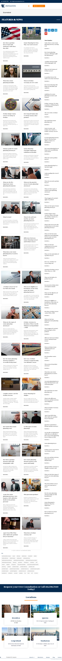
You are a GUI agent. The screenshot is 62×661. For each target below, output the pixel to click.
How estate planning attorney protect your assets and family (30, 461)
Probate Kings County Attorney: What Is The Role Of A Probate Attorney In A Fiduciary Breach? (51, 216)
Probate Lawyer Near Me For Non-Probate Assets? (52, 450)
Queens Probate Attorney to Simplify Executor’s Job (52, 467)
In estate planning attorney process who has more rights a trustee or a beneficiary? (52, 140)
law (36, 562)
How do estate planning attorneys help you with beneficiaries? (51, 494)
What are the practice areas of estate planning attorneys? (31, 184)
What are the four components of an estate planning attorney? (51, 246)
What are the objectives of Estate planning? (51, 293)
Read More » (5, 60)
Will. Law (36, 573)
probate (9, 566)
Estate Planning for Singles (29, 394)
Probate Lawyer (5, 568)
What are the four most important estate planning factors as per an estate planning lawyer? (51, 236)
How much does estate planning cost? (9, 427)
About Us (31, 657)
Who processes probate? (31, 494)
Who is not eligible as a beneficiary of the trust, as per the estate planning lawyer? (31, 289)
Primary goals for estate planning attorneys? (10, 149)
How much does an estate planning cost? (51, 391)
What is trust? (7, 217)
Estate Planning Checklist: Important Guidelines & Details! (30, 150)
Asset (14, 556)
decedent (30, 556)
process (15, 573)
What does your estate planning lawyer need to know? (10, 253)
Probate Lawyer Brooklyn (14, 568)
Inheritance (26, 562)
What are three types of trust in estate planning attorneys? (51, 190)
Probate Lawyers (5, 571)
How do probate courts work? (50, 357)
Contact (60, 657)
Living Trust (14, 564)
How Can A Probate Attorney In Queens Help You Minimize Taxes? (31, 360)
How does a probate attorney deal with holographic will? (9, 461)
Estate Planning (26, 558)
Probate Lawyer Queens (35, 568)
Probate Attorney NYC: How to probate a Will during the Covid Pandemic (52, 105)
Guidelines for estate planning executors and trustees (51, 95)
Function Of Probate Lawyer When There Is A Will (52, 270)
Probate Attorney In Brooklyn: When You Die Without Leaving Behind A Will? (31, 324)
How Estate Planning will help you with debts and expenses (51, 86)
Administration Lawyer (6, 556)
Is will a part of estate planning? (30, 427)
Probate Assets (15, 566)
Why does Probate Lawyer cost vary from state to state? (51, 485)
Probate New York (22, 571)
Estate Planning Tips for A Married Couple (51, 166)
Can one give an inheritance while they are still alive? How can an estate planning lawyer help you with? (52, 435)
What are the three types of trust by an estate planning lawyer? (52, 476)
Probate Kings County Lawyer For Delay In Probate (9, 115)
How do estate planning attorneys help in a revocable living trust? (10, 360)
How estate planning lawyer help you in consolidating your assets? (52, 150)
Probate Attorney (23, 566)
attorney (18, 556)
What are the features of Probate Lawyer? (51, 70)
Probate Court (31, 566)
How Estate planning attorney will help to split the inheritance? (51, 53)
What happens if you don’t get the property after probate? (51, 330)
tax (25, 573)
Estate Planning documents (31, 560)
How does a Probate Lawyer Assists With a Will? (51, 312)
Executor (14, 562)
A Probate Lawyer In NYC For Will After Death (10, 287)
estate (35, 556)
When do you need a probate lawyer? (52, 181)
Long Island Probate (21, 564)
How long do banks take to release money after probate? (31, 115)
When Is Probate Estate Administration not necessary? (50, 348)
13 (29, 550)
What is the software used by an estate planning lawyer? (30, 219)
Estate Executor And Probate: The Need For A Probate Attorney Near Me (51, 130)
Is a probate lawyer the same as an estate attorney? (52, 77)
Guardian (20, 562)
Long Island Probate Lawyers (32, 564)
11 (26, 550)
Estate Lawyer (12, 558)
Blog (54, 657)
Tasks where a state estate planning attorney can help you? (52, 44)
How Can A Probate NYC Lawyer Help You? (50, 262)
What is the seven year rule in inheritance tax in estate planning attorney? (52, 226)
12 (28, 550)
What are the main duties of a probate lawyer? (52, 254)
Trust (28, 573)
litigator (8, 564)
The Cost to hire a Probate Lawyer (51, 113)
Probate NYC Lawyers (11, 657)
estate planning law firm (10, 6)
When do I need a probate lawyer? (51, 158)
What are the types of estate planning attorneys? (9, 324)
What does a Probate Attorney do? (30, 534)
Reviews (48, 657)
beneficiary (24, 556)
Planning (4, 566)
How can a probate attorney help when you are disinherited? (52, 459)
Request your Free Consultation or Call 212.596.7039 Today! (31, 588)
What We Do (40, 657)
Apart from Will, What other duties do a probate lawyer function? (10, 534)
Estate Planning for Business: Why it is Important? (50, 504)
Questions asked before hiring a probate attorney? (51, 425)
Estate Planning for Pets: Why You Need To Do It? (31, 44)
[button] (29, 6)
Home (55, 19)
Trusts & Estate (10, 5)
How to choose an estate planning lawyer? (51, 512)
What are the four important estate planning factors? (51, 320)
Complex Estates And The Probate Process (10, 394)
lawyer (3, 564)
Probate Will (4, 573)
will (32, 573)
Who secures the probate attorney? (51, 365)
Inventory (32, 562)
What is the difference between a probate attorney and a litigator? (52, 400)
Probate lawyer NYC (25, 568)
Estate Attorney (5, 558)
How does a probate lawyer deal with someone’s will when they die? (9, 45)
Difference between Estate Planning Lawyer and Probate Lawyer (31, 240)
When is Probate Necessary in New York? (31, 82)
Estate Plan (19, 558)
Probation (10, 573)
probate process (31, 571)
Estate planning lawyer (50, 443)
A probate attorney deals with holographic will (51, 62)
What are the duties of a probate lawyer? (51, 278)
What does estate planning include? (8, 82)
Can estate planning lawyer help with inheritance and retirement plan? (52, 383)
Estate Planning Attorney (7, 560)
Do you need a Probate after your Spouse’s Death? (52, 285)
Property (21, 573)
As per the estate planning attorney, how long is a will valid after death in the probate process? (10, 498)
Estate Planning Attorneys (19, 560)
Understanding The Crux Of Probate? (52, 174)
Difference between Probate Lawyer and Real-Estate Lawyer (52, 339)
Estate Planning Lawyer (6, 562)
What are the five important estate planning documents (9, 184)
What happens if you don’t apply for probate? (51, 199)
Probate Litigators (13, 571)
